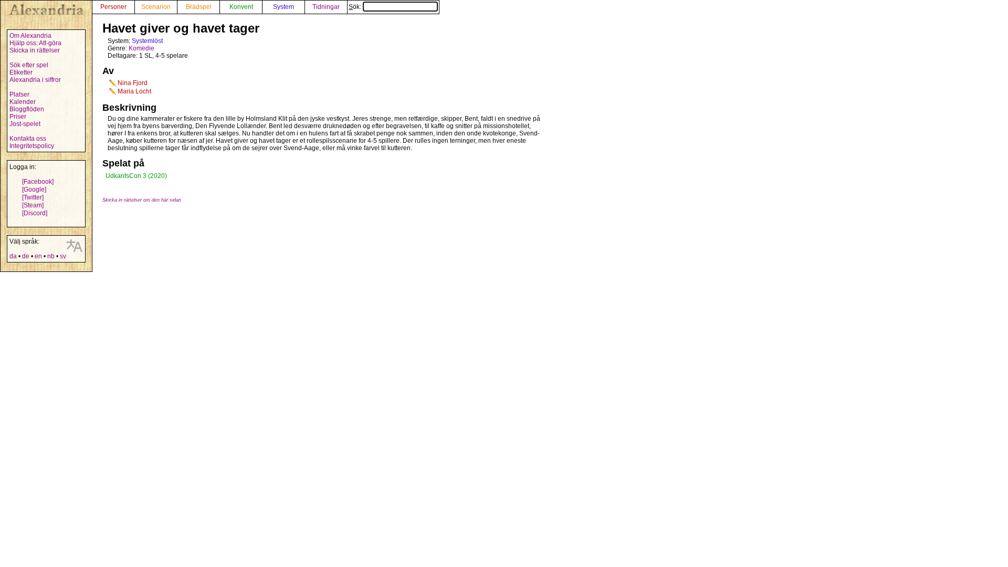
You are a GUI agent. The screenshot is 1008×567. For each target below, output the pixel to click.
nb (51, 256)
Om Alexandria (30, 35)
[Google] (34, 189)
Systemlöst (147, 41)
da (13, 256)
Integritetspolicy (31, 146)
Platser (19, 94)
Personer (113, 6)
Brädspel (199, 6)
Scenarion (156, 6)
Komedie (141, 48)
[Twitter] (33, 197)
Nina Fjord (133, 83)
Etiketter (21, 72)
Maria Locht (134, 91)
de (25, 256)
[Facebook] (38, 181)
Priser (17, 116)
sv (63, 256)
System (283, 6)
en (38, 256)
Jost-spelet (24, 124)
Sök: (356, 6)
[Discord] (34, 213)
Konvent (241, 6)
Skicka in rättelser (34, 50)
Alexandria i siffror (35, 79)
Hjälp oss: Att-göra (35, 43)
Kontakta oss (27, 138)
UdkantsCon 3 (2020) (136, 176)
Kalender (22, 102)
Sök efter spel (28, 65)
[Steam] (33, 205)
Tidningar (326, 6)
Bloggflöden (26, 109)
